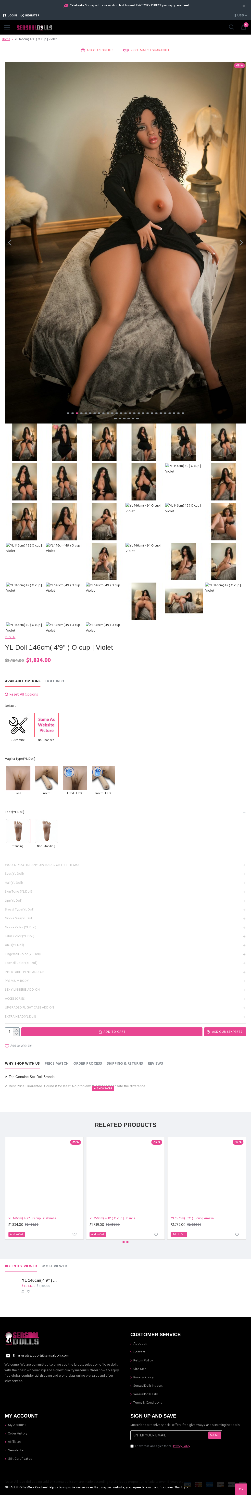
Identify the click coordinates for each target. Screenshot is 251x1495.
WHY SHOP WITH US (22, 1063)
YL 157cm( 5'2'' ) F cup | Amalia (192, 1218)
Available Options (22, 681)
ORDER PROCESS (87, 1063)
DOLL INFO (54, 681)
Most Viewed (54, 1266)
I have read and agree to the (162, 1446)
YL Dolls (10, 637)
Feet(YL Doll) (14, 812)
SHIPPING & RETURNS (125, 1063)
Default (10, 705)
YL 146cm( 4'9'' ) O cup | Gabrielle (32, 1218)
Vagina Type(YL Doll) (20, 758)
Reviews (155, 1063)
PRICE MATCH (56, 1063)
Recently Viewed (21, 1266)
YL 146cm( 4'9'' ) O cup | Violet (41, 1280)
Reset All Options (24, 694)
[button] (10, 243)
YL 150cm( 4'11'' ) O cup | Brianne (112, 1218)
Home (6, 39)
